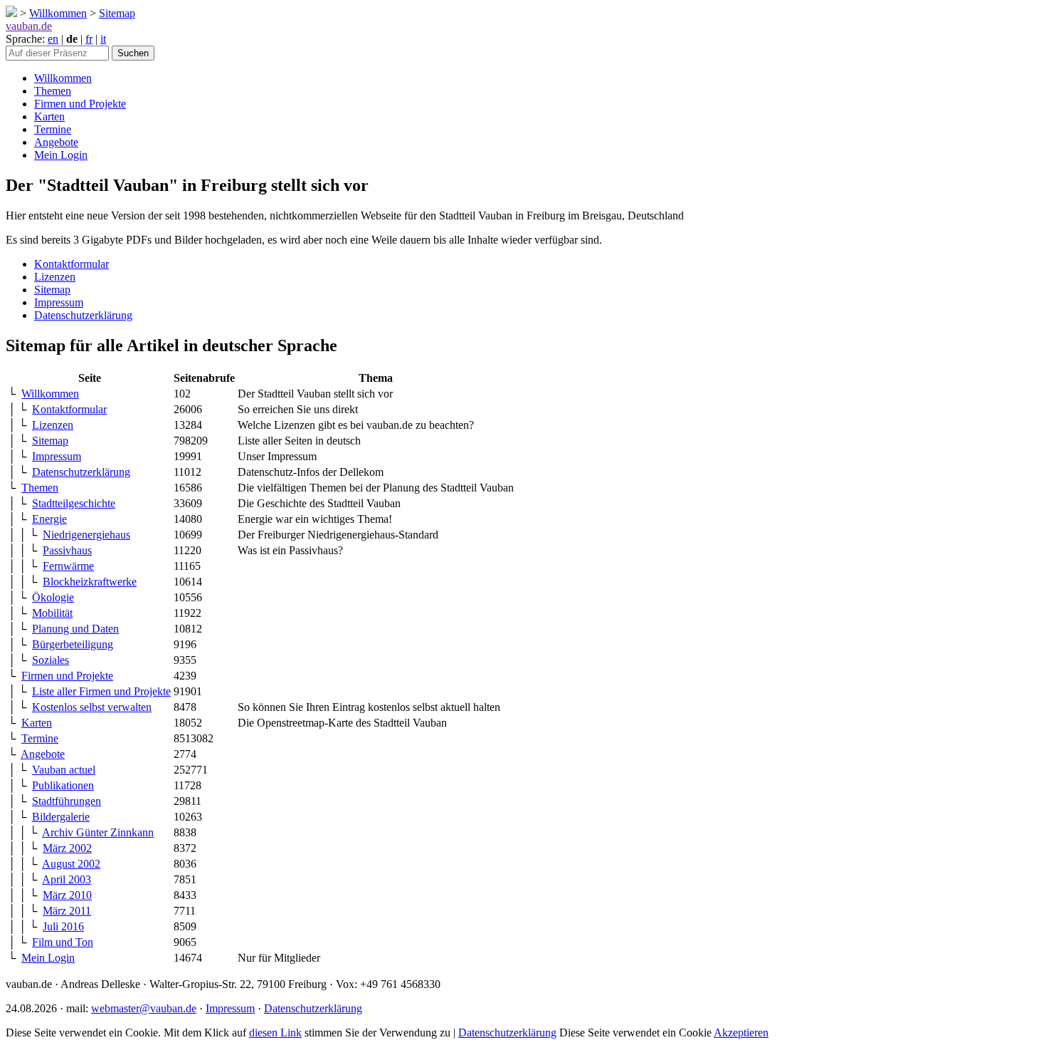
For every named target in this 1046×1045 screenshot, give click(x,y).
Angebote (56, 142)
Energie (49, 519)
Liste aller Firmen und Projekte (101, 691)
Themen (52, 91)
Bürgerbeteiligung (72, 644)
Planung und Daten (75, 629)
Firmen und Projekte (80, 104)
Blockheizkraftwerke (90, 582)
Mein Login (61, 155)
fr (89, 39)
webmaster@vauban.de (143, 1008)
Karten (49, 116)
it (103, 39)
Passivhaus (67, 550)
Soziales (50, 660)
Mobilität (52, 613)
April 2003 (66, 879)
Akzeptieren (741, 1032)
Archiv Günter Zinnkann (98, 832)
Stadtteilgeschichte (73, 503)
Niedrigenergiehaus (86, 535)
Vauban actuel (63, 770)
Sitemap (117, 13)
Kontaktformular (71, 264)
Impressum (58, 302)
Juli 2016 (63, 926)
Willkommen (58, 13)
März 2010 (67, 895)
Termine (52, 129)
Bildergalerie (61, 817)
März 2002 (67, 848)
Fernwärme (68, 566)
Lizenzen (54, 277)
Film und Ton (62, 942)
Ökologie (53, 597)
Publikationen (63, 785)
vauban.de (29, 26)
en (53, 39)
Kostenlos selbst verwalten (92, 707)
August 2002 (71, 864)
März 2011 (67, 911)
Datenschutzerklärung (83, 315)
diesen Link (275, 1032)
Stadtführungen (66, 801)
